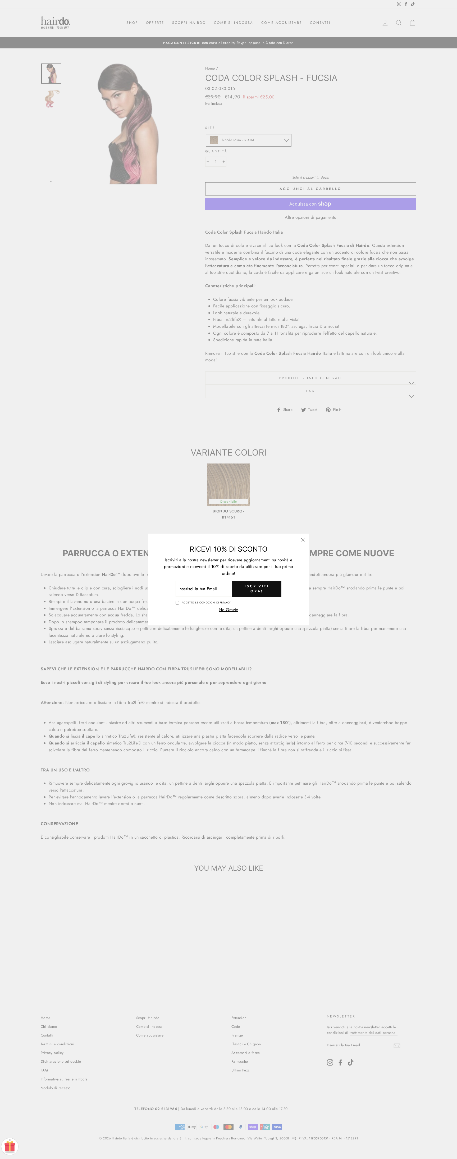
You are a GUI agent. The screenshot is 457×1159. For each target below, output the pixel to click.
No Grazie (228, 610)
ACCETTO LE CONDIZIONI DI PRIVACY (206, 603)
